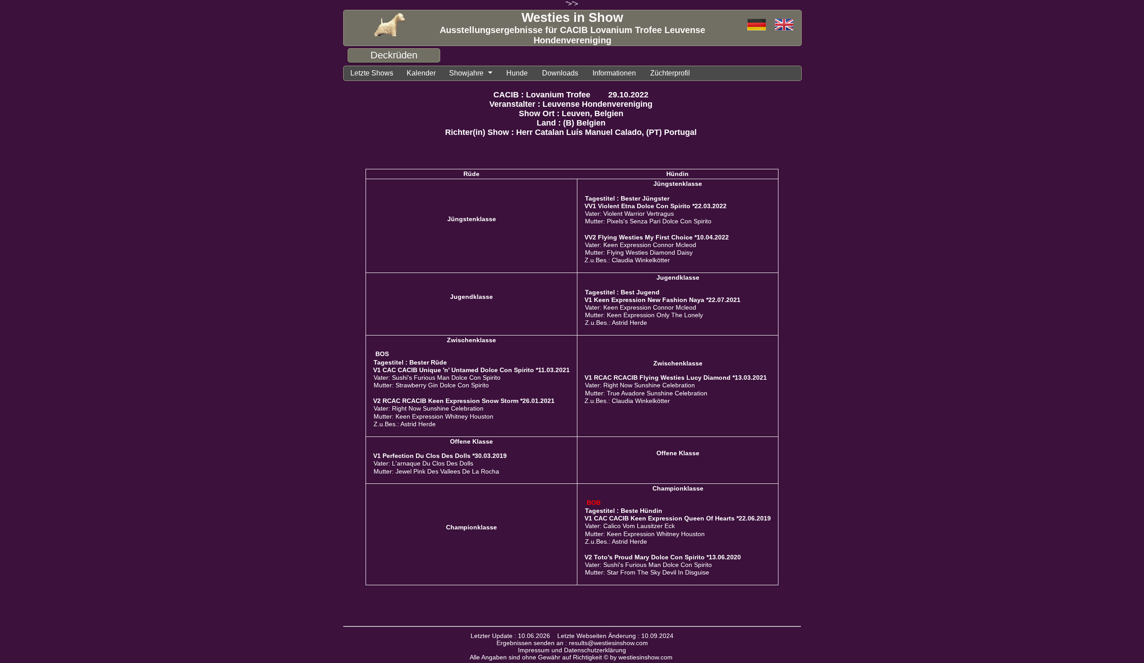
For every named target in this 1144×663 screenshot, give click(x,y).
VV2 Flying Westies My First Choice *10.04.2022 (657, 237)
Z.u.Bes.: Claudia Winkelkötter (627, 260)
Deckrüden (393, 55)
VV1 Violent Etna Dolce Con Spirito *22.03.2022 (656, 206)
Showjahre (466, 73)
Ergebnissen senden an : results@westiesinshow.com (572, 642)
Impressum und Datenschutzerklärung (572, 650)
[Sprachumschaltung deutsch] (784, 25)
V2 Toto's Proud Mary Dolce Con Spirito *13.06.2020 (663, 557)
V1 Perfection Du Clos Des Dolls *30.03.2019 (440, 455)
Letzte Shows (371, 73)
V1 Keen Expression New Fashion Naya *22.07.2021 (662, 299)
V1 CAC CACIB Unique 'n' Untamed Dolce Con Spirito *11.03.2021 (471, 369)
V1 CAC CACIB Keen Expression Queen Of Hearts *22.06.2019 (678, 518)
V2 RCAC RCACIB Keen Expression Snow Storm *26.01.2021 (464, 400)
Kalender (421, 73)
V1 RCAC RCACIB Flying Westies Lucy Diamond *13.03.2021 (676, 377)
